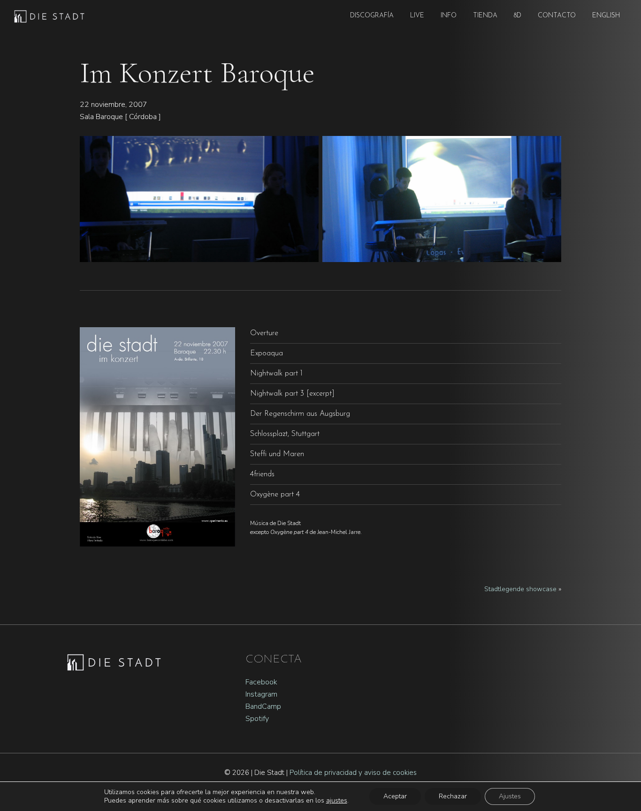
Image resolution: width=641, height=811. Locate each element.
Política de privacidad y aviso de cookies (353, 772)
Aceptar (395, 796)
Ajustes (510, 796)
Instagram (261, 694)
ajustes (336, 800)
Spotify (257, 718)
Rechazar (453, 796)
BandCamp (263, 706)
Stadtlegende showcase (520, 589)
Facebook (261, 682)
